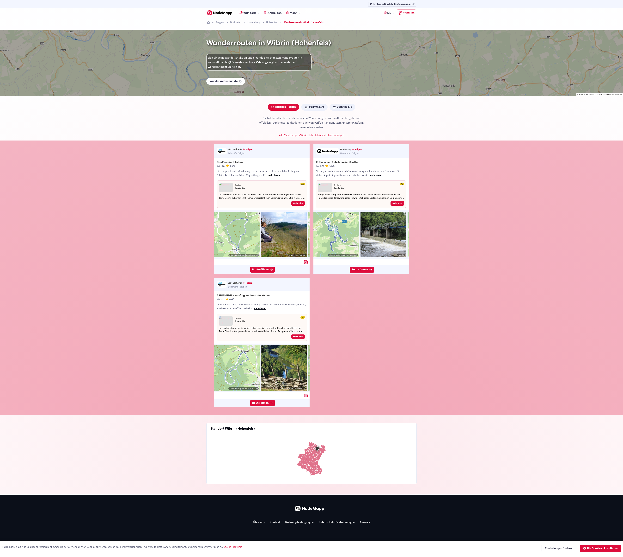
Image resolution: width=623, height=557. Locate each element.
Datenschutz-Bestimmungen (337, 522)
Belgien (220, 22)
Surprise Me (344, 107)
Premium (409, 12)
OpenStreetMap (596, 94)
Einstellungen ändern (558, 548)
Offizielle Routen (285, 107)
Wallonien (235, 22)
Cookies (365, 522)
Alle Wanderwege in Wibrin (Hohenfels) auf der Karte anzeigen (311, 135)
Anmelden (275, 13)
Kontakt (275, 522)
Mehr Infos (298, 203)
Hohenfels (271, 22)
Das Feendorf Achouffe (231, 162)
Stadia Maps (583, 94)
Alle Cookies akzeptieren (602, 548)
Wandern (249, 13)
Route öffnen (260, 269)
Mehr (293, 13)
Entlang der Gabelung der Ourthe (337, 162)
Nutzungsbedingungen (299, 522)
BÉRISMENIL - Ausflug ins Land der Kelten (243, 295)
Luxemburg (253, 22)
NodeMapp (618, 94)
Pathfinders (316, 107)
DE (389, 13)
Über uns (259, 522)
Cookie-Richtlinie (232, 546)
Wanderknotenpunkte (224, 81)
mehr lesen (274, 175)
